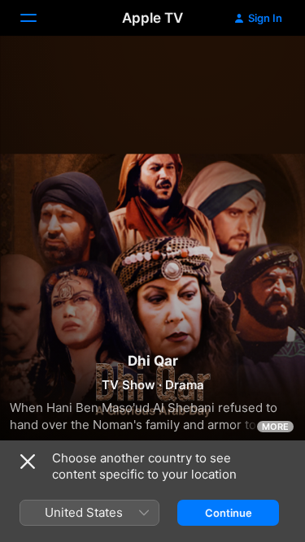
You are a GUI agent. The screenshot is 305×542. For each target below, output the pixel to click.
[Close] (27, 461)
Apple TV (152, 18)
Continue (228, 512)
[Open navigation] (38, 18)
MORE (275, 426)
